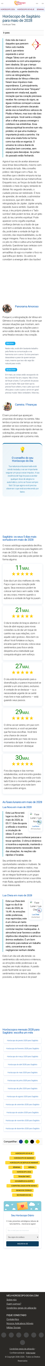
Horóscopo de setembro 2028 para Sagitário (22, 1104)
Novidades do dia (24, 1195)
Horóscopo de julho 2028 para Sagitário (22, 1088)
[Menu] (2, 3)
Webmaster (30, 1352)
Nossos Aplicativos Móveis (19, 1323)
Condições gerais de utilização (21, 1308)
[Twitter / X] (32, 1142)
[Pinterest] (33, 1335)
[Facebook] (21, 1142)
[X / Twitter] (26, 1335)
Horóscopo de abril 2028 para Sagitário (22, 1064)
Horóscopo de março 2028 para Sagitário (22, 1056)
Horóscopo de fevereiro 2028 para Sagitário (22, 1048)
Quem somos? (13, 1304)
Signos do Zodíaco (24, 1190)
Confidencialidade (17, 1352)
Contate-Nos (12, 1319)
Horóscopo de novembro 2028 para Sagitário (23, 1120)
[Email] (38, 1142)
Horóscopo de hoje (25, 9)
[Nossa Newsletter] (37, 3)
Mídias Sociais (13, 1327)
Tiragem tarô (24, 1176)
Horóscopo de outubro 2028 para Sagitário (22, 1112)
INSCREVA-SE (22, 1243)
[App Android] (22, 1342)
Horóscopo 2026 (8, 9)
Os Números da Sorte (24, 1181)
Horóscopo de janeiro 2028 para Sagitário (22, 1040)
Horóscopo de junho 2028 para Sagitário (22, 1080)
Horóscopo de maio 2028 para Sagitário (23, 1072)
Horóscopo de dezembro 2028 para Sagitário (23, 1128)
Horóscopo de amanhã (24, 1158)
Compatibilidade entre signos (24, 1185)
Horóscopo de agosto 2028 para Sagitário (22, 1096)
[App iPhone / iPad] (41, 1335)
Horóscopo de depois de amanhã (24, 1162)
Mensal (31, 1167)
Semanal (40, 9)
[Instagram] (11, 1335)
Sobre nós (11, 1300)
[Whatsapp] (27, 1142)
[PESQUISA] (43, 3)
